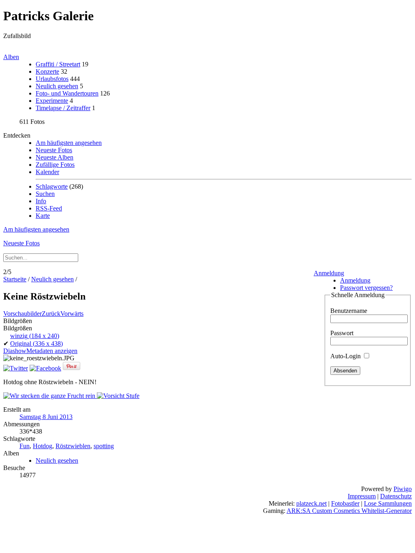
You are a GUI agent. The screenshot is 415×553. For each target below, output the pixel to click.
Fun (24, 445)
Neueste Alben (54, 157)
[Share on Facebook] (45, 368)
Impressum (362, 496)
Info (41, 201)
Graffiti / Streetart (58, 64)
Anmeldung (329, 273)
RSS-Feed (49, 208)
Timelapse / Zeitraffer (63, 107)
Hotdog (42, 445)
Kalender (47, 171)
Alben (11, 56)
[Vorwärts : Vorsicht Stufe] (118, 395)
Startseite (14, 279)
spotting (104, 445)
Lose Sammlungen (388, 503)
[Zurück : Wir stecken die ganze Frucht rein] (50, 395)
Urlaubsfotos (52, 78)
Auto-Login (346, 356)
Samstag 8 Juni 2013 (46, 416)
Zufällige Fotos (55, 164)
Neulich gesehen (57, 86)
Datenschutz (396, 496)
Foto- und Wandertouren (67, 93)
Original (36, 343)
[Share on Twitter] (15, 368)
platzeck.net (311, 503)
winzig (34, 335)
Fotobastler (345, 503)
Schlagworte (52, 186)
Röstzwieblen (73, 445)
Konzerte (47, 71)
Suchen (45, 193)
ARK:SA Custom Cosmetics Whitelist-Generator (349, 510)
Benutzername (348, 310)
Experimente (52, 100)
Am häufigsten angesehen (69, 142)
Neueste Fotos (54, 150)
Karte (43, 215)
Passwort (341, 333)
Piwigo (403, 488)
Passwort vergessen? (366, 287)
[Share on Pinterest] (71, 368)
